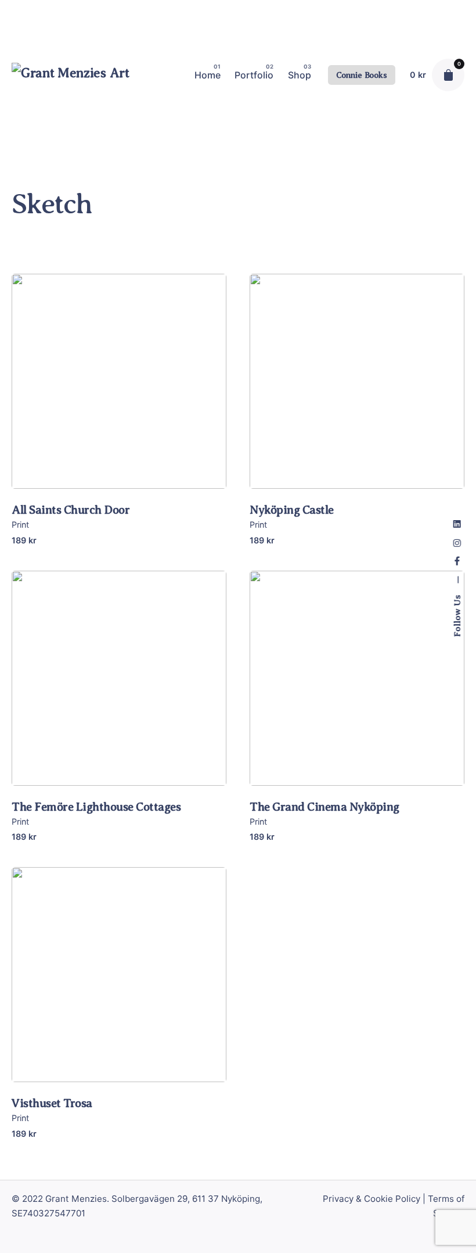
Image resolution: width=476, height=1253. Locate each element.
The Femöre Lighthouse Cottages (96, 807)
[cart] (448, 75)
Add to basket (119, 470)
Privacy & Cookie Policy (371, 1198)
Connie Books (361, 75)
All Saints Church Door (70, 510)
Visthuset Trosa (52, 1103)
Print (20, 524)
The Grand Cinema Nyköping (324, 807)
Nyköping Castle (292, 510)
